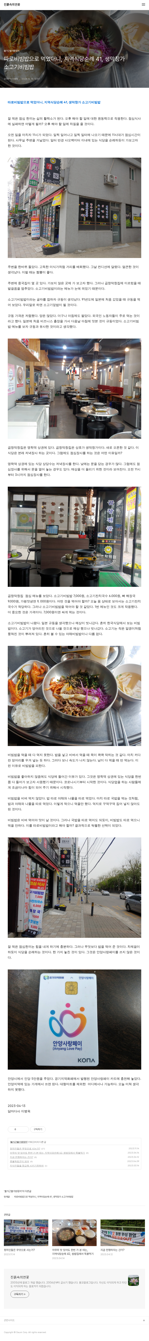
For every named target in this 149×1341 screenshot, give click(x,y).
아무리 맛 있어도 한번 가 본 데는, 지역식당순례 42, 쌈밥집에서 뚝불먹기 (47, 1152)
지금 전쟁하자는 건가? (21, 1157)
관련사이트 (9, 1320)
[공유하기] (19, 1129)
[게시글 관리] (24, 1129)
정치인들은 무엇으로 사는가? (25, 1148)
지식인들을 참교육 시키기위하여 (27, 1165)
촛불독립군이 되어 (19, 1161)
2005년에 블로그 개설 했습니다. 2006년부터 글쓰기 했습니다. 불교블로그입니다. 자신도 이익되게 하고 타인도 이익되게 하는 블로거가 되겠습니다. (68, 1284)
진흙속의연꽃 (12, 4)
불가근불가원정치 (18, 1141)
